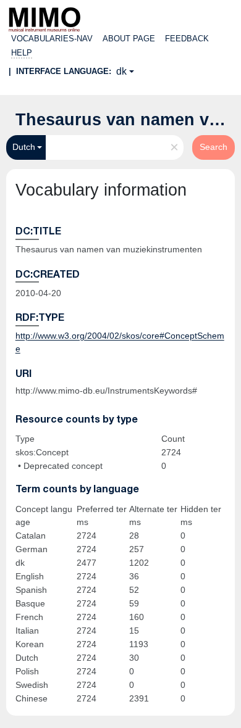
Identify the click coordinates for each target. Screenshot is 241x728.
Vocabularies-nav (52, 38)
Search (213, 147)
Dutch (23, 147)
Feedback (187, 38)
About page (129, 38)
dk (121, 71)
